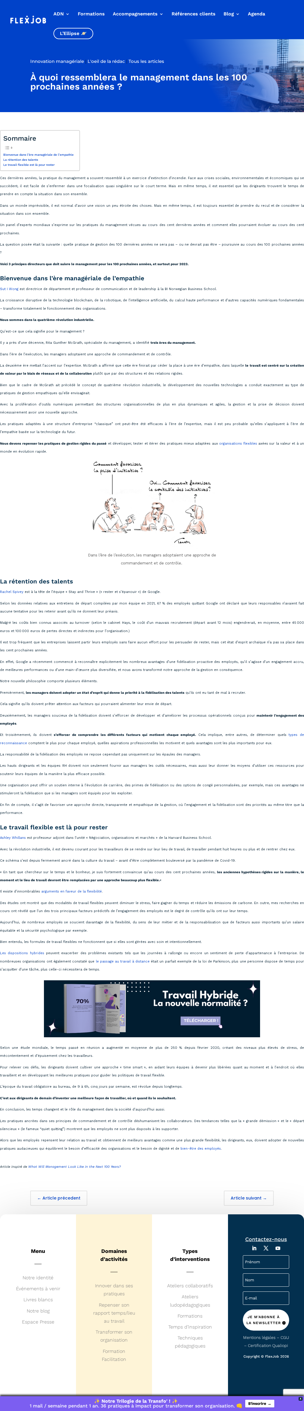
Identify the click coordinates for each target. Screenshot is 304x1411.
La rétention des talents (21, 159)
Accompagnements (135, 14)
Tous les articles (146, 61)
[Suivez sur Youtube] (278, 1248)
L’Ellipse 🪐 (73, 33)
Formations (91, 14)
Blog (229, 14)
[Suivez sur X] (266, 1248)
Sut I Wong (9, 289)
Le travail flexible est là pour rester (29, 164)
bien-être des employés (200, 1149)
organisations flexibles (238, 444)
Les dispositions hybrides (22, 953)
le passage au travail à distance (123, 961)
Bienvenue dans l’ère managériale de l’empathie (38, 154)
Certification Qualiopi (268, 1345)
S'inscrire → (259, 1403)
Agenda (256, 14)
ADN (58, 14)
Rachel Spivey (11, 592)
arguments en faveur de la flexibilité (71, 891)
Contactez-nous (266, 1239)
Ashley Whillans (13, 838)
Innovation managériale (57, 61)
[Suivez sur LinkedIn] (254, 1248)
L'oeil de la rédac (106, 61)
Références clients (194, 14)
